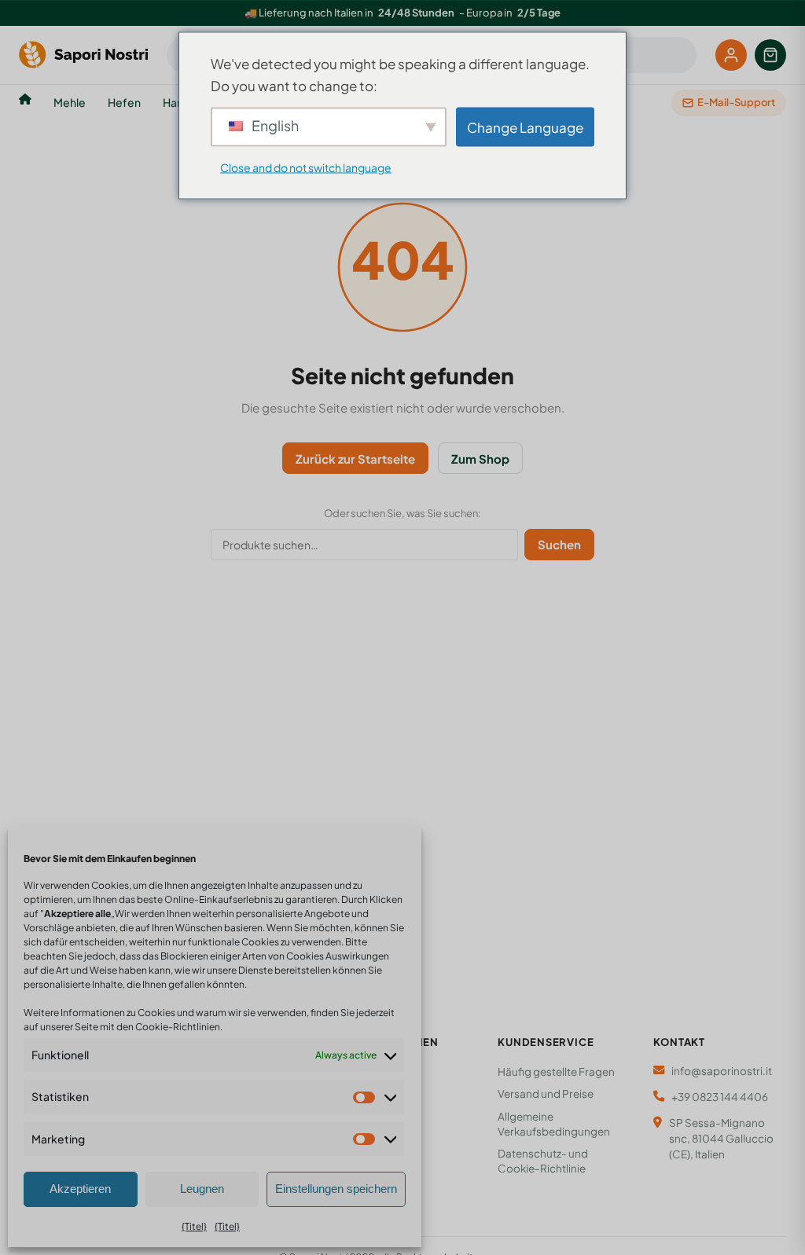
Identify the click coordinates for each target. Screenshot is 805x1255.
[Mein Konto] (731, 55)
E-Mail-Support (736, 102)
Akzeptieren (80, 1188)
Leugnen (202, 1188)
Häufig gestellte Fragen (556, 1071)
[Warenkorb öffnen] (770, 55)
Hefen (124, 102)
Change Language (525, 126)
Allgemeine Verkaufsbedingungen (554, 1124)
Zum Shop (480, 458)
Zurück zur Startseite (355, 458)
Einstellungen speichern (336, 1188)
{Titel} (194, 1226)
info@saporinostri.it (721, 1070)
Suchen (559, 544)
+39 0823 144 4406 (719, 1096)
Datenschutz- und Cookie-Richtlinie (543, 1161)
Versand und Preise (546, 1093)
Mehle (69, 102)
